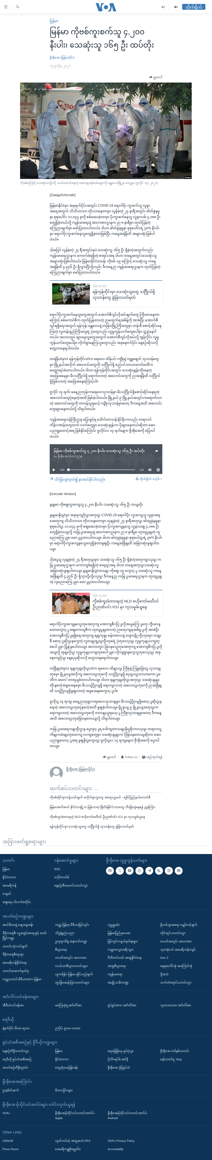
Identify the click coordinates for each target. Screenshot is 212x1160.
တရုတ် (6, 893)
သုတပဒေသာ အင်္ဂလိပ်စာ (175, 1005)
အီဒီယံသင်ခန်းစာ (13, 1005)
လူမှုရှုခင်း (114, 924)
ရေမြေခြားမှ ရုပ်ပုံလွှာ (121, 1050)
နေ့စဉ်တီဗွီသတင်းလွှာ (15, 1050)
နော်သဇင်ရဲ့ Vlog (171, 1059)
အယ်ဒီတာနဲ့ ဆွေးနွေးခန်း (17, 924)
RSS (57, 869)
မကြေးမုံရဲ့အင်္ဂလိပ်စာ (68, 1005)
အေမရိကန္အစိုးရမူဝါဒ (68, 1149)
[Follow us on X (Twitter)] (120, 870)
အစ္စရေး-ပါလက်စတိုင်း (16, 901)
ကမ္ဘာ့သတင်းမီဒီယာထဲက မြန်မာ (21, 979)
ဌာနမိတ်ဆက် (10, 1090)
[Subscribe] (179, 870)
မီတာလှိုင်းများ (64, 1090)
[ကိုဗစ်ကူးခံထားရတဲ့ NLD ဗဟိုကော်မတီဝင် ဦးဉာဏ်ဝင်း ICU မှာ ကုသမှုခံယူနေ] (71, 603)
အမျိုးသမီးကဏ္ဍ (118, 982)
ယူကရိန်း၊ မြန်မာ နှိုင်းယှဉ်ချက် (74, 974)
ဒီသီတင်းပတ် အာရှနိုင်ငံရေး (125, 957)
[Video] (176, 7)
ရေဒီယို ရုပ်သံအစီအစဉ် (16, 1059)
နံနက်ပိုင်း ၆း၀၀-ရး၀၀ (15, 1028)
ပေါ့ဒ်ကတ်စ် (61, 877)
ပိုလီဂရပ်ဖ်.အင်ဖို (118, 1059)
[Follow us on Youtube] (130, 870)
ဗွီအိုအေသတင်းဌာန (70, 456)
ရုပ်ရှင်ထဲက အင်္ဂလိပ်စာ (122, 1005)
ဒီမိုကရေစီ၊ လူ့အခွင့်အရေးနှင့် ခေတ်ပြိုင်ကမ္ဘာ (24, 935)
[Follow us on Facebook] (110, 870)
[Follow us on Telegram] (149, 870)
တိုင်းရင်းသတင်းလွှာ (173, 932)
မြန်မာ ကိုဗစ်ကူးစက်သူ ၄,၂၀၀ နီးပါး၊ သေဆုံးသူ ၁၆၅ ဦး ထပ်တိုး (99, 451)
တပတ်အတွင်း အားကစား (71, 957)
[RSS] (159, 870)
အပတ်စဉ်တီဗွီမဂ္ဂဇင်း (15, 1067)
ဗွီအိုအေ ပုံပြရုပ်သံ (119, 1067)
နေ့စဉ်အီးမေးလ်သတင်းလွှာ (71, 885)
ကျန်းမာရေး (115, 974)
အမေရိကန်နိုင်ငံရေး (14, 962)
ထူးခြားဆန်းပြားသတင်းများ (72, 982)
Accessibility (115, 1149)
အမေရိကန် (9, 885)
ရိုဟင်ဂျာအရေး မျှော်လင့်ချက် (178, 924)
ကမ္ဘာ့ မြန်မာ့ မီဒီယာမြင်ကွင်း (72, 924)
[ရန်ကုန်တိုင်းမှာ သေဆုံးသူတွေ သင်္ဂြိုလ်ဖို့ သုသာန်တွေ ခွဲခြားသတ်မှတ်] (71, 294)
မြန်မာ (54, 21)
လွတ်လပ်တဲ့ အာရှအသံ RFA (72, 1140)
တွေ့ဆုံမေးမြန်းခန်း (66, 1067)
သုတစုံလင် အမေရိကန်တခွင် (178, 949)
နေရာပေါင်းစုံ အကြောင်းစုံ (176, 966)
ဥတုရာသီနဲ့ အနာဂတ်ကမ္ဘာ (71, 941)
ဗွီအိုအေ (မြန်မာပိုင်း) (62, 57)
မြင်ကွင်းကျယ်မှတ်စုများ (123, 941)
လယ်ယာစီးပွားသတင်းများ (71, 966)
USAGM (7, 1140)
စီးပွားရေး (61, 949)
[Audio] (163, 7)
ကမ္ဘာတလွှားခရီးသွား (121, 949)
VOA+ (6, 1113)
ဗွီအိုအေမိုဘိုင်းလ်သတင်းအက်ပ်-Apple (75, 1115)
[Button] (155, 77)
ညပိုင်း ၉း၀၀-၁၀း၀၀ (67, 1028)
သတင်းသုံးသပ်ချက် (15, 946)
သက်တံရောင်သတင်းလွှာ (175, 982)
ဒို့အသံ (164, 974)
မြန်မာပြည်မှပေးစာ (119, 932)
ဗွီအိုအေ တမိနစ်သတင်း (174, 1050)
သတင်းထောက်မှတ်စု (15, 970)
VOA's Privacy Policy (121, 1140)
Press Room (10, 1149)
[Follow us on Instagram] (139, 870)
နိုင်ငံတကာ (9, 877)
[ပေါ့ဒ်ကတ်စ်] (169, 870)
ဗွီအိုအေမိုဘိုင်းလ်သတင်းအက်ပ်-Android (128, 1115)
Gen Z (164, 957)
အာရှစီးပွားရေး (117, 966)
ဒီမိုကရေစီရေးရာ (13, 954)
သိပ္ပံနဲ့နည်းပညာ (64, 932)
